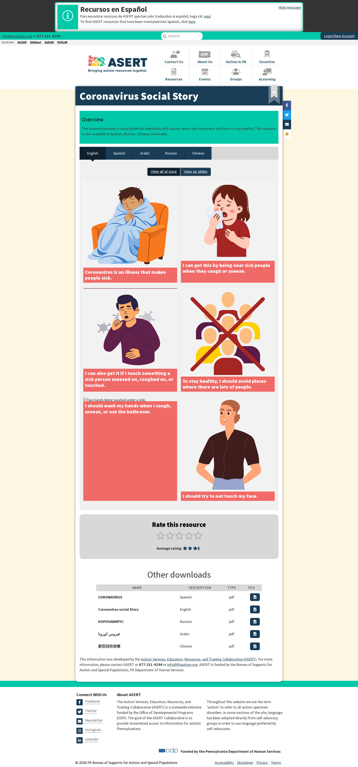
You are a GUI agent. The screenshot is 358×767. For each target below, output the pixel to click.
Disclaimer (245, 762)
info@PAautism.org (182, 664)
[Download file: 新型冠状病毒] (255, 646)
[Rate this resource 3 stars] (179, 538)
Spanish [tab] (119, 153)
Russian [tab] (171, 153)
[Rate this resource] (287, 134)
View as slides (195, 172)
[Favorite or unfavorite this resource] (268, 95)
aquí (207, 16)
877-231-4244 (48, 36)
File (251, 587)
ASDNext (35, 42)
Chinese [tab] (198, 153)
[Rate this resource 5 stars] (198, 538)
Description (200, 587)
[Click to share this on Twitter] (287, 115)
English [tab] (92, 153)
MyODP (22, 42)
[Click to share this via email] (287, 124)
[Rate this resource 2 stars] (170, 538)
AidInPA (49, 42)
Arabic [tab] (145, 153)
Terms (276, 762)
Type (231, 587)
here (192, 21)
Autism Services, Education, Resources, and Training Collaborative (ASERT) (198, 659)
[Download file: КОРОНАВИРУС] (255, 622)
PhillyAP (62, 42)
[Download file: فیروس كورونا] (255, 634)
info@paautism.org (17, 36)
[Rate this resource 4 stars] (189, 538)
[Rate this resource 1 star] (160, 538)
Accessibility (224, 762)
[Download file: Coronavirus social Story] (255, 609)
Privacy (262, 762)
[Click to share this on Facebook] (287, 105)
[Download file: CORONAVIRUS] (255, 597)
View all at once (162, 172)
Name (137, 587)
